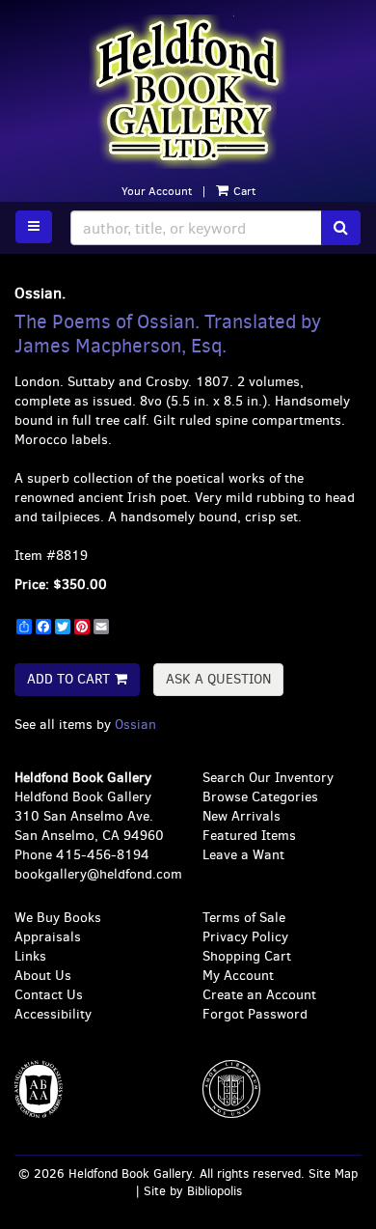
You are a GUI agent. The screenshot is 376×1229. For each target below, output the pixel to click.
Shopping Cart (246, 956)
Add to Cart (68, 679)
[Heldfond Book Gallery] (188, 91)
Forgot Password (255, 1014)
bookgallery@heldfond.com (98, 874)
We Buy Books (57, 917)
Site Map (333, 1173)
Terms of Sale (243, 917)
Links (30, 956)
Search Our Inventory (268, 777)
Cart (242, 191)
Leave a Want (243, 855)
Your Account (156, 191)
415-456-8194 (102, 855)
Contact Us (48, 995)
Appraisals (47, 937)
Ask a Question (218, 679)
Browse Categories (260, 797)
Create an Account (259, 995)
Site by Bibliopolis (193, 1191)
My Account (238, 975)
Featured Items (249, 835)
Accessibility (53, 1014)
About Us (42, 975)
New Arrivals (241, 816)
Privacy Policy (245, 937)
